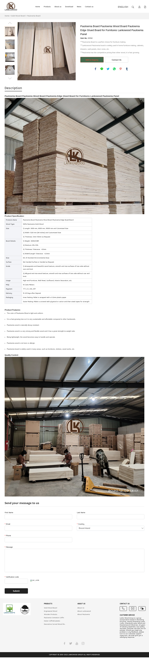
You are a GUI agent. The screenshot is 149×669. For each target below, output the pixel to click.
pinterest (120, 69)
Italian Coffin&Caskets (52, 621)
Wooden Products (50, 614)
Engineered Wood (50, 611)
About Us (80, 608)
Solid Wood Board (18, 16)
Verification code (12, 577)
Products (47, 7)
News (79, 7)
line (101, 69)
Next (10, 78)
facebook (95, 69)
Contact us (89, 7)
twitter (108, 69)
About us (57, 7)
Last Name (81, 513)
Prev (10, 23)
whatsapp (114, 69)
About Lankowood (84, 611)
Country (80, 524)
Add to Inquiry (92, 60)
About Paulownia (83, 614)
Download (69, 7)
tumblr (127, 69)
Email (7, 524)
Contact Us (116, 60)
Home (37, 7)
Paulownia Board (33, 16)
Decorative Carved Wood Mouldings (55, 624)
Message (9, 547)
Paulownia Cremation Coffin (54, 618)
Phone (8, 536)
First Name (9, 513)
